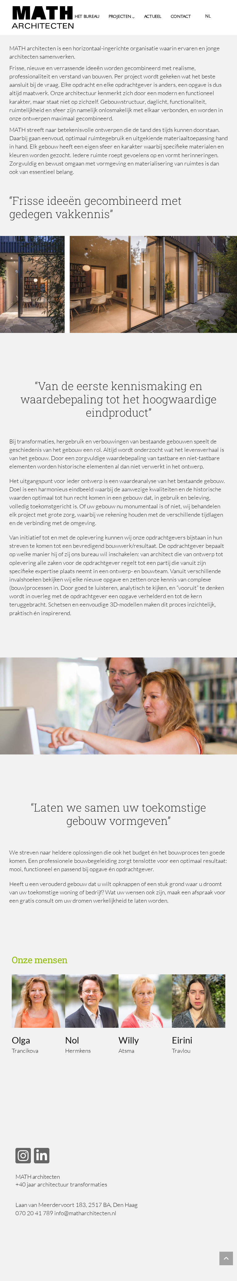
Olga (21, 1040)
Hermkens (78, 1050)
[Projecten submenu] (133, 17)
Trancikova (25, 1050)
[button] (23, 1155)
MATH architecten (37, 1176)
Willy (128, 1040)
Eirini (182, 1040)
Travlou (181, 1050)
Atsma (126, 1050)
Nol (72, 1040)
